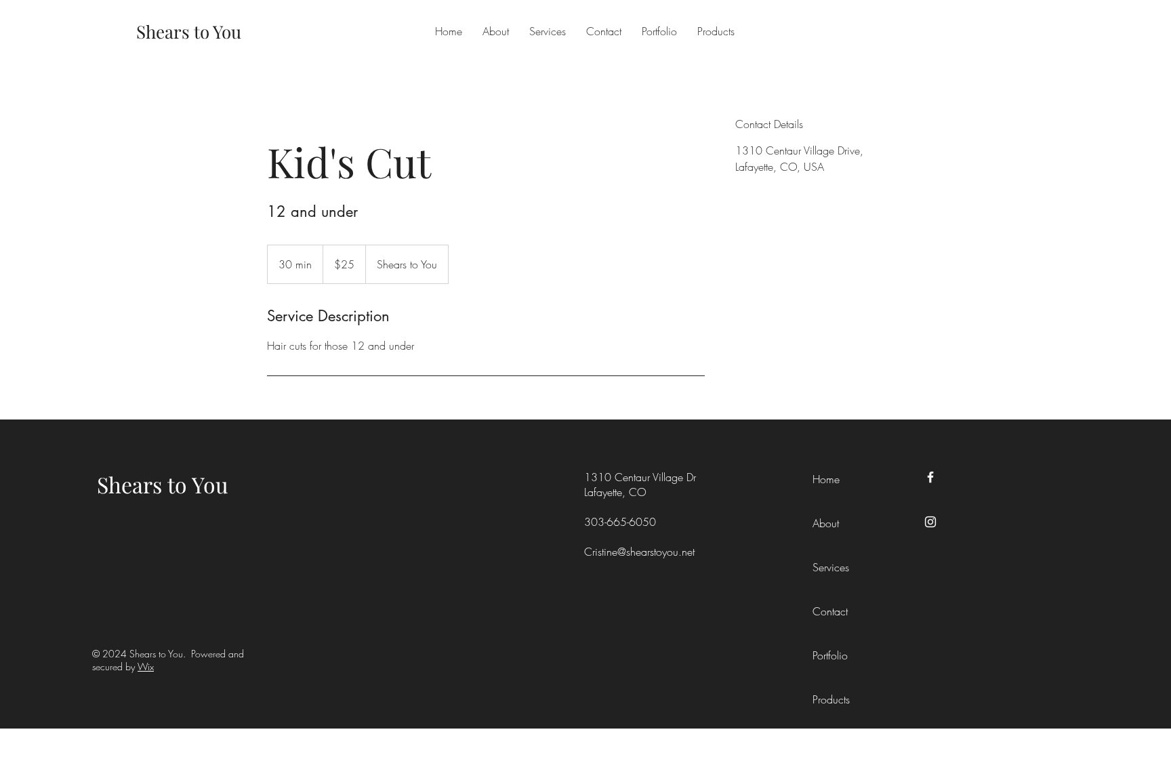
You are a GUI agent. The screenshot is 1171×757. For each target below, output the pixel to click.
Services (831, 567)
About (826, 523)
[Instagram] (930, 521)
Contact (830, 611)
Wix (146, 666)
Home (826, 479)
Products (831, 699)
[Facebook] (930, 477)
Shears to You (162, 484)
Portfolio (830, 655)
